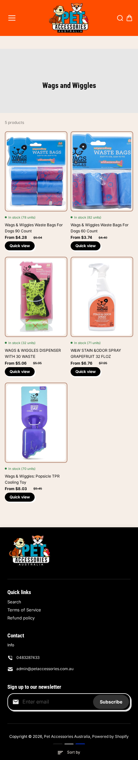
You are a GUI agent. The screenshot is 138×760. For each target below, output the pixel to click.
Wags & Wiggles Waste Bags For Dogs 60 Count (100, 227)
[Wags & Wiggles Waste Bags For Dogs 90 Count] (36, 171)
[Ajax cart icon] (129, 18)
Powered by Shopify (110, 736)
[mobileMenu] (12, 18)
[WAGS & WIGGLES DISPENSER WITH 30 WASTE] (36, 297)
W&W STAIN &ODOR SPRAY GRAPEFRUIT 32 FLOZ (96, 353)
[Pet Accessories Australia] (69, 18)
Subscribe (111, 701)
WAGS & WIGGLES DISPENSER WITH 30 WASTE (33, 353)
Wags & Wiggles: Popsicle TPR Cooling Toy (32, 479)
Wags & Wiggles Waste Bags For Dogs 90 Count (34, 227)
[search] (120, 18)
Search (14, 601)
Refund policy (21, 617)
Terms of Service (24, 609)
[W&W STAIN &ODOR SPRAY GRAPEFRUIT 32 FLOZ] (102, 297)
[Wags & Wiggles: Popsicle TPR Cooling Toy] (36, 423)
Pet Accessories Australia (67, 736)
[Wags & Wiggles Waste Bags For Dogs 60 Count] (102, 171)
